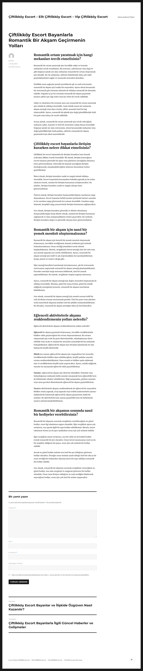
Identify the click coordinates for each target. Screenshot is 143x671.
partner (11, 61)
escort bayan (13, 660)
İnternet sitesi (16, 563)
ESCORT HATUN (14, 67)
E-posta (13, 553)
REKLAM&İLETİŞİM (126, 17)
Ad (11, 542)
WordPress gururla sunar (73, 660)
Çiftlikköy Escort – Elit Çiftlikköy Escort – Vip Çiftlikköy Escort (58, 17)
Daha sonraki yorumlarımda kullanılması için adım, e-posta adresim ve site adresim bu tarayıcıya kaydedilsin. (50, 575)
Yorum (12, 508)
